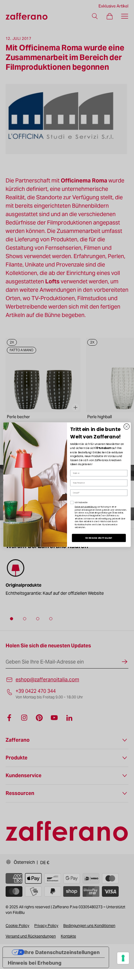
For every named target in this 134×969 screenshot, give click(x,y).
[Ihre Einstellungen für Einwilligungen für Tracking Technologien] (123, 958)
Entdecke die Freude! (98, 537)
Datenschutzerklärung (86, 506)
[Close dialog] (126, 426)
